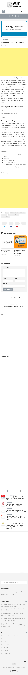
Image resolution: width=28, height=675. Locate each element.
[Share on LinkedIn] (23, 225)
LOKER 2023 (22, 212)
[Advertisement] (14, 62)
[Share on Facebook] (11, 225)
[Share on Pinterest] (17, 225)
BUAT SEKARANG (14, 34)
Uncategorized (6, 653)
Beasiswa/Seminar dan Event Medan (12, 635)
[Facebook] (12, 16)
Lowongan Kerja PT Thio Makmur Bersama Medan (19, 251)
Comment (5, 267)
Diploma (7, 212)
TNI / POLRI (5, 650)
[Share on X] (4, 225)
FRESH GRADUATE (14, 212)
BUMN (7, 495)
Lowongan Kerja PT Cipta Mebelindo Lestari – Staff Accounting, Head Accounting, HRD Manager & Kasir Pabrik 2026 (14, 624)
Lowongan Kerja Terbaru (13, 214)
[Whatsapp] (18, 16)
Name (4, 278)
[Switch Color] (21, 11)
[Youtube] (15, 16)
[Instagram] (9, 16)
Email (16, 278)
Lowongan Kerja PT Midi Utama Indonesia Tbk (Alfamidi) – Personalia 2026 (16, 518)
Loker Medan (4, 39)
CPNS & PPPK (6, 644)
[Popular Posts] (20, 491)
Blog (4, 638)
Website (5, 283)
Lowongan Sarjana (5, 216)
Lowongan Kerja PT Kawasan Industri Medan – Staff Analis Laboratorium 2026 (15, 498)
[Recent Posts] (7, 491)
